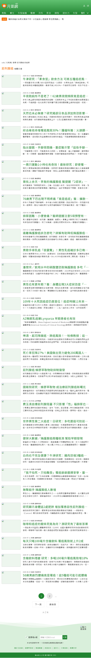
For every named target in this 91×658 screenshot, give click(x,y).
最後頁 (52, 604)
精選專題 (39, 648)
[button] (88, 13)
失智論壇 (22, 12)
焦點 (4, 12)
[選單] (87, 6)
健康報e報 (33, 637)
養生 (12, 12)
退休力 (66, 12)
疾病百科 (48, 648)
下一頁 (38, 604)
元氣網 (8, 62)
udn (3, 62)
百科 (41, 12)
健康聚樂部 (29, 648)
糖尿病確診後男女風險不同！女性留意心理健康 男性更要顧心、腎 (36, 19)
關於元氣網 (18, 648)
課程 (57, 12)
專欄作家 (73, 648)
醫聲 (83, 12)
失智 (75, 12)
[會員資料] (84, 6)
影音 (49, 12)
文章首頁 (64, 648)
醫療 (32, 12)
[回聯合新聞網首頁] (4, 6)
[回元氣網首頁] (12, 5)
